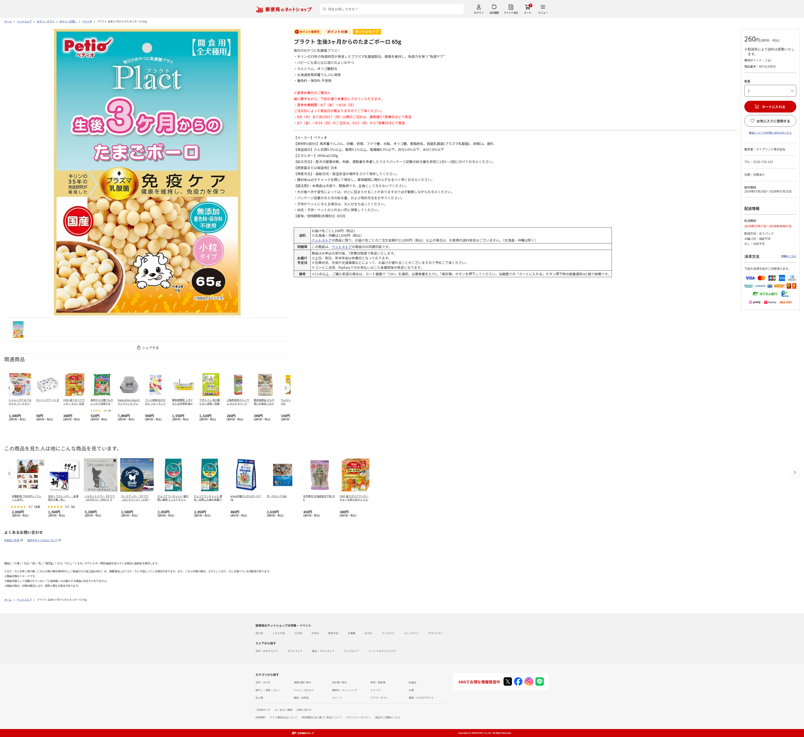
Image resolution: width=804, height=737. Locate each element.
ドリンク (375, 690)
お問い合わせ (304, 709)
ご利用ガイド (263, 709)
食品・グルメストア (323, 651)
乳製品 (412, 682)
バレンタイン (411, 633)
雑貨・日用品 (301, 697)
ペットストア (322, 240)
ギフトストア (295, 651)
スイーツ (337, 697)
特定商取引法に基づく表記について (322, 717)
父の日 (298, 633)
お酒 (411, 690)
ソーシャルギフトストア (382, 651)
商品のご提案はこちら (387, 717)
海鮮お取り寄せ (302, 682)
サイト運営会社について (283, 717)
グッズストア (351, 651)
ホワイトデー (435, 633)
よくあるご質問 (283, 709)
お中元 (315, 633)
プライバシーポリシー (358, 717)
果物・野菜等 (377, 682)
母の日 (259, 633)
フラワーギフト (379, 697)
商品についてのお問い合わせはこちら (770, 132)
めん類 (259, 697)
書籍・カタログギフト (421, 697)
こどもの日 (278, 633)
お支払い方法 (11, 540)
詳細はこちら (788, 256)
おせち (368, 633)
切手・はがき (263, 682)
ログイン (479, 12)
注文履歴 (494, 12)
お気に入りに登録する (773, 120)
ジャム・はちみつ (304, 690)
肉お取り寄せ (339, 682)
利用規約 (260, 717)
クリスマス (388, 633)
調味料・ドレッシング (344, 690)
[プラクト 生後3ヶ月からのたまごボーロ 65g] (18, 329)
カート (527, 12)
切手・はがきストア (266, 651)
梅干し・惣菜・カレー (268, 690)
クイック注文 (511, 12)
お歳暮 (351, 633)
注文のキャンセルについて (42, 540)
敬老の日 (333, 633)
